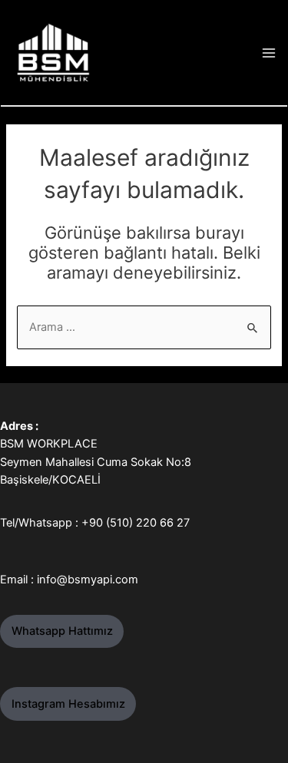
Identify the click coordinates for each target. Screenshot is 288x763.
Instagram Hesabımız (68, 704)
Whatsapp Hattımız (62, 631)
